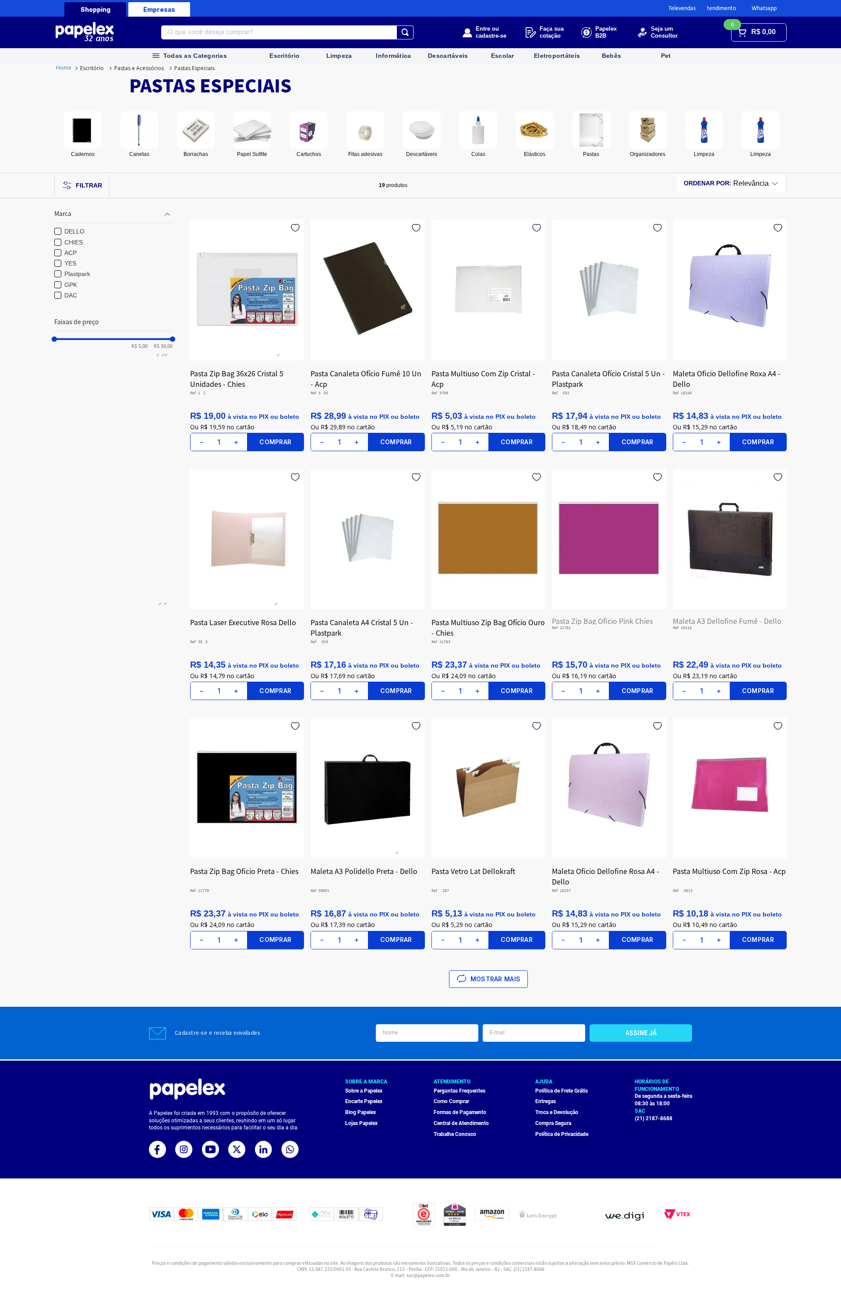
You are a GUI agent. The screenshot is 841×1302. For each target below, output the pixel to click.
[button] (113, 214)
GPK (70, 284)
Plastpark (77, 273)
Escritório (92, 68)
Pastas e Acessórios (139, 68)
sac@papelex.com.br (428, 1275)
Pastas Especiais (194, 68)
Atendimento (719, 8)
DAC (70, 295)
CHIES (73, 242)
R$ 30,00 (161, 346)
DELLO (74, 231)
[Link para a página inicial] (63, 68)
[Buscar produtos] (404, 32)
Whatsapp (764, 8)
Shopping (95, 9)
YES (70, 263)
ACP (70, 252)
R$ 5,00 (139, 346)
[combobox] (287, 32)
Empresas (159, 9)
